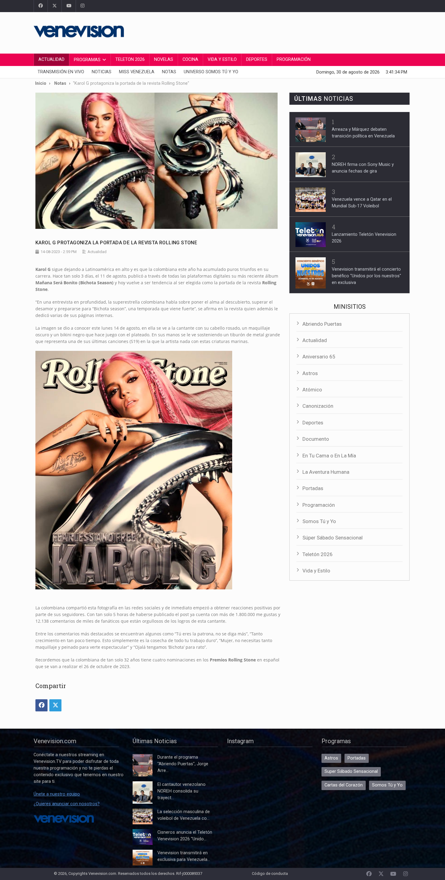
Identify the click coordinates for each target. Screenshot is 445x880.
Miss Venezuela (136, 71)
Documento (315, 439)
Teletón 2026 (317, 554)
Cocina (190, 59)
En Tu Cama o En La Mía (329, 456)
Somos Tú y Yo (319, 521)
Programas (87, 59)
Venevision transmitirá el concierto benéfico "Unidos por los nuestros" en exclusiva (366, 276)
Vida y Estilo (222, 59)
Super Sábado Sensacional (351, 771)
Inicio (40, 83)
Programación (294, 59)
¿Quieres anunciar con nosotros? (67, 803)
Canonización (317, 406)
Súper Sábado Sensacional (332, 538)
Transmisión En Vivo (61, 71)
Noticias (101, 71)
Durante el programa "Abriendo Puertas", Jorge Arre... (182, 764)
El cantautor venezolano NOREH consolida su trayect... (181, 791)
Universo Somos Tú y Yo (211, 71)
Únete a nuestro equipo (57, 794)
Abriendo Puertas (322, 324)
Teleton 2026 (130, 59)
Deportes (256, 59)
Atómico (312, 390)
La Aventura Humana (325, 472)
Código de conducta (270, 873)
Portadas (312, 488)
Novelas (163, 59)
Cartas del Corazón (344, 785)
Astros (310, 373)
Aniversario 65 (318, 357)
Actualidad (51, 59)
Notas (169, 71)
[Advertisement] (301, 31)
